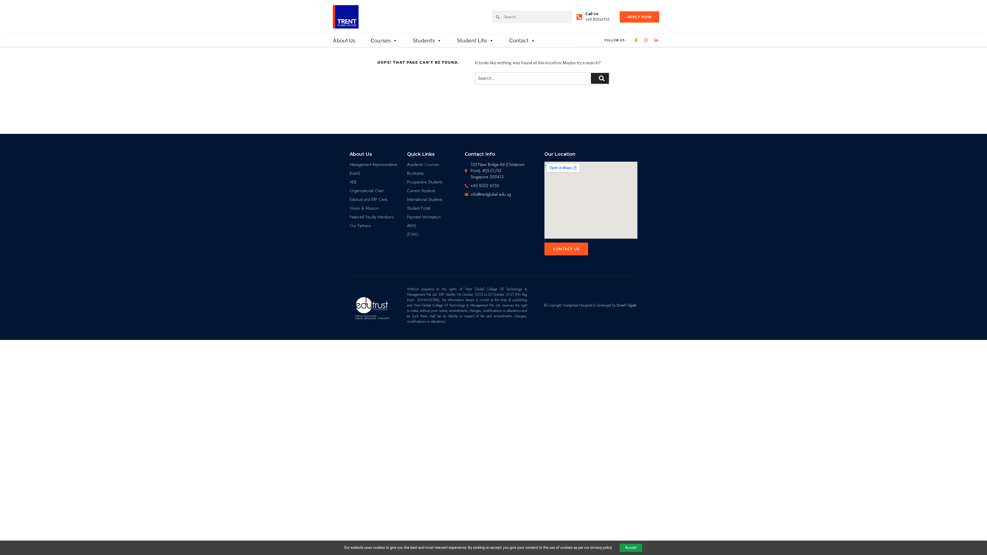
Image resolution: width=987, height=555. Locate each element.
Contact (519, 41)
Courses (381, 41)
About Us (344, 41)
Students (424, 41)
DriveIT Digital (626, 305)
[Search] (600, 78)
